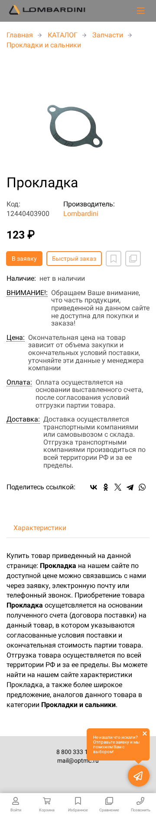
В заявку (24, 258)
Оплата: (19, 382)
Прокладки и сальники (43, 45)
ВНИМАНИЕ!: (27, 293)
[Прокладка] (78, 113)
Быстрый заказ (74, 258)
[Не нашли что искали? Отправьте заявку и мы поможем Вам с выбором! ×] (139, 776)
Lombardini (80, 213)
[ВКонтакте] (93, 487)
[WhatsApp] (142, 487)
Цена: (15, 338)
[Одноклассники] (106, 487)
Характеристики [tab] (39, 528)
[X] (118, 487)
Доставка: (23, 419)
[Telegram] (130, 487)
